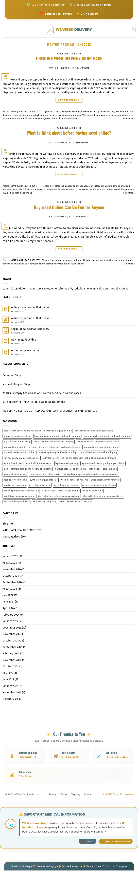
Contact (88, 794)
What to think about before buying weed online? (69, 132)
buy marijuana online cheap (17, 436)
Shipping (75, 794)
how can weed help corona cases (61, 393)
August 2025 (10, 562)
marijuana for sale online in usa (70, 469)
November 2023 (12, 634)
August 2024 (10, 588)
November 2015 (12, 692)
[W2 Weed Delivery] (69, 29)
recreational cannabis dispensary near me (23, 118)
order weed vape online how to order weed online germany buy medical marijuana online (74, 474)
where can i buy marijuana (16, 501)
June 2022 (8, 679)
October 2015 (11, 698)
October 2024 (11, 575)
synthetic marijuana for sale (44, 480)
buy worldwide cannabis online (19, 452)
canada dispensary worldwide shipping (57, 452)
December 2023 (12, 627)
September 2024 (13, 582)
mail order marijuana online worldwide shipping (27, 469)
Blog (5, 523)
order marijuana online (25, 350)
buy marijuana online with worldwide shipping (57, 436)
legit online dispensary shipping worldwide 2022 (62, 115)
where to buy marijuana (44, 501)
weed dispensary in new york (105, 480)
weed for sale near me (69, 490)
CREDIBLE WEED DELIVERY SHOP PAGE (69, 58)
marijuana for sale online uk (61, 189)
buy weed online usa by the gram (20, 447)
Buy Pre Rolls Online (23, 339)
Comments (129, 118)
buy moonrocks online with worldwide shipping (107, 436)
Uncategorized (11, 536)
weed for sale (48, 490)
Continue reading (69, 100)
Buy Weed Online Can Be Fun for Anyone (69, 207)
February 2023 (11, 653)
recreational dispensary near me (61, 118)
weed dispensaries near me (74, 480)
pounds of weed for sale (15, 480)
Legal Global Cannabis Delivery (30, 328)
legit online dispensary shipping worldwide (103, 463)
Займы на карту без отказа (20, 393)
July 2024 (8, 595)
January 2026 (10, 556)
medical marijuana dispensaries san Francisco (110, 115)
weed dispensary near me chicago (99, 485)
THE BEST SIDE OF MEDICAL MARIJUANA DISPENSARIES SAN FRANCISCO (54, 410)
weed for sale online (93, 490)
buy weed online (120, 111)
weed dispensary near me (66, 485)
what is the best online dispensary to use (103, 496)
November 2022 (12, 660)
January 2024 (10, 621)
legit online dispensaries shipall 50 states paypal (74, 260)
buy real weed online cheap (17, 441)
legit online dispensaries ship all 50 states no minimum (88, 458)
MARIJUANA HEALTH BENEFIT (69, 53)
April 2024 (9, 608)
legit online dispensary (66, 463)
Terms (63, 794)
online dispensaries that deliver (30, 307)
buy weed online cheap (107, 441)
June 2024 (8, 601)
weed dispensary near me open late (21, 490)
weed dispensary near (40, 485)
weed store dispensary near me (19, 496)
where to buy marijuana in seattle (75, 501)
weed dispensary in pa (15, 485)
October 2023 (11, 640)
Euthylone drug (50, 458)
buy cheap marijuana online (58, 430)
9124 (5, 410)
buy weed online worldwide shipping (101, 447)
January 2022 (10, 686)
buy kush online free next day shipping (94, 430)
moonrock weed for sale (15, 474)
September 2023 (13, 647)
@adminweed (83, 68)
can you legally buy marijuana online (106, 186)
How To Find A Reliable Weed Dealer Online (38, 401)
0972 (5, 401)
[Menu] (5, 30)
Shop (18, 375)
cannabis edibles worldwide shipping (98, 452)
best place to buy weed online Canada (68, 186)
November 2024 (12, 569)
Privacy (52, 794)
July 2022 (8, 673)
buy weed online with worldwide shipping (59, 447)
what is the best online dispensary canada (58, 496)
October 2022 (11, 666)
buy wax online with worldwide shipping (54, 441)
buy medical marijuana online (96, 111)
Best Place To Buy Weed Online (65, 111)
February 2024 (11, 614)
